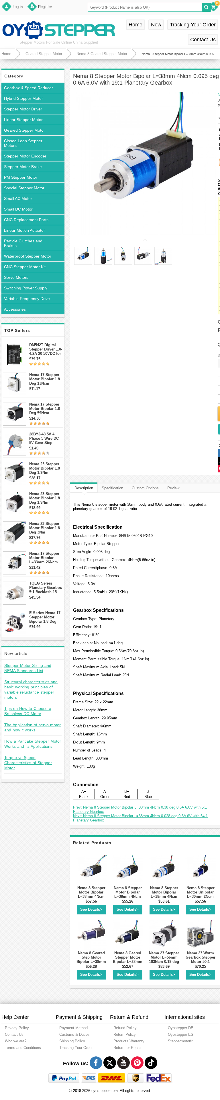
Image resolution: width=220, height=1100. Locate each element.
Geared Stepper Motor (43, 54)
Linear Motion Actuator (24, 230)
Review (173, 488)
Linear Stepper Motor (23, 119)
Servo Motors (16, 277)
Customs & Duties (74, 1034)
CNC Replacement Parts (26, 219)
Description (83, 488)
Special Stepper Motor (24, 188)
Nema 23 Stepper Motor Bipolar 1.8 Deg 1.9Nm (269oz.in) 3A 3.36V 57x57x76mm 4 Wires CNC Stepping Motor (46, 498)
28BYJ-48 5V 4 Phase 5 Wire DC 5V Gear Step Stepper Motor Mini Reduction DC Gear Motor (45, 438)
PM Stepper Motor (20, 177)
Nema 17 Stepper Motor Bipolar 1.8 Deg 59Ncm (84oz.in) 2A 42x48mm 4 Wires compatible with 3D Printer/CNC (44, 408)
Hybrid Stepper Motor (23, 98)
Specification (112, 488)
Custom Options (145, 488)
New (156, 25)
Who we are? (15, 1041)
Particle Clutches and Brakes (23, 243)
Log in (18, 7)
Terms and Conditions (23, 1048)
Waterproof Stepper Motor (27, 256)
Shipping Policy (72, 1041)
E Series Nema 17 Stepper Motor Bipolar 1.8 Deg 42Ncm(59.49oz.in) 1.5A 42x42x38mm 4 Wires (45, 617)
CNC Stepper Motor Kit (25, 266)
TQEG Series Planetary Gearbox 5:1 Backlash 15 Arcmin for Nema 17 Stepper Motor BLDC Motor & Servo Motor (45, 587)
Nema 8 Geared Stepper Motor (101, 54)
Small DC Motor (18, 209)
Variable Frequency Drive (27, 298)
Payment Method (73, 1028)
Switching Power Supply (25, 288)
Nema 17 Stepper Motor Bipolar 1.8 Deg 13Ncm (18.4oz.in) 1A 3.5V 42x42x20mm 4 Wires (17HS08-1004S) (45, 379)
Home (135, 25)
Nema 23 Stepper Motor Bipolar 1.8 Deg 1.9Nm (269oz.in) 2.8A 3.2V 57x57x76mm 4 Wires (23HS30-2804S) (45, 468)
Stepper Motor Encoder (25, 156)
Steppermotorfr (180, 1041)
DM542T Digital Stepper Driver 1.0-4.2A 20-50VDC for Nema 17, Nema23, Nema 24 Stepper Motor (45, 349)
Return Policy (124, 1034)
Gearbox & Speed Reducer (28, 87)
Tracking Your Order (193, 25)
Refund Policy (125, 1028)
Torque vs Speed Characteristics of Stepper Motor (28, 762)
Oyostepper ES (180, 1034)
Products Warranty (128, 1041)
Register (45, 7)
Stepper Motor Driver (23, 109)
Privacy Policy (17, 1028)
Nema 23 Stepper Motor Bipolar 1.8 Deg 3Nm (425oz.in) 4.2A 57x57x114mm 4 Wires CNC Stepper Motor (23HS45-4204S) (46, 527)
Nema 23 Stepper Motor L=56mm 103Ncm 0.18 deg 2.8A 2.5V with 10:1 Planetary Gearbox (164, 964)
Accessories (15, 309)
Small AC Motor (18, 198)
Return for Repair (127, 1048)
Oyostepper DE (180, 1028)
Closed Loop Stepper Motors (23, 143)
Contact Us (203, 39)
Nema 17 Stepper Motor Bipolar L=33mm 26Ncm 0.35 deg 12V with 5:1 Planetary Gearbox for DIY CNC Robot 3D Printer (44, 557)
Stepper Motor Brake (23, 166)
